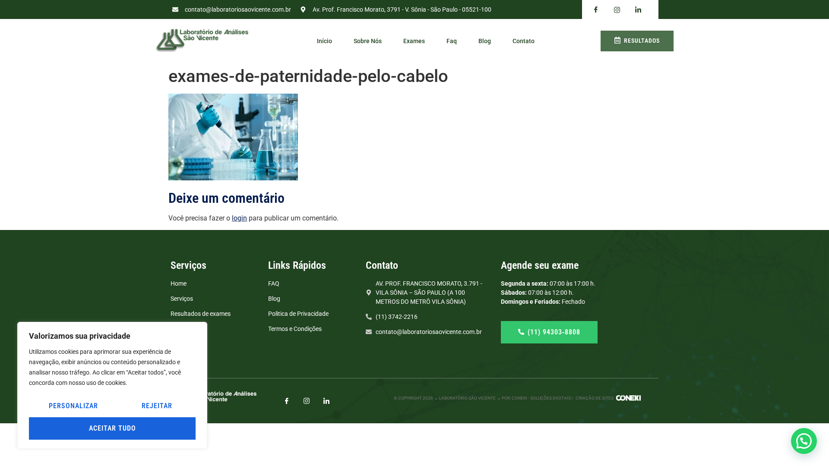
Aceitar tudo (112, 428)
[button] (804, 441)
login (239, 218)
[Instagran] (617, 9)
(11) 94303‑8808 (554, 332)
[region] (112, 385)
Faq (451, 41)
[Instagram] (306, 400)
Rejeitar (157, 406)
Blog (484, 41)
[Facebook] (596, 10)
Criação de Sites (595, 398)
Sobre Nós (368, 41)
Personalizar (73, 406)
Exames (414, 41)
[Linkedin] (638, 10)
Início (324, 41)
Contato (524, 41)
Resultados (642, 40)
